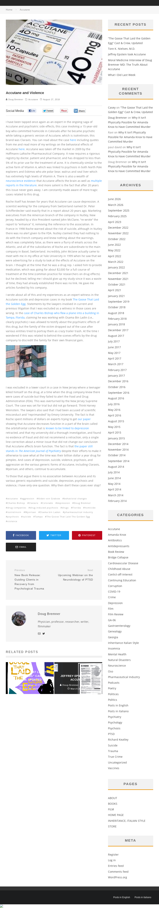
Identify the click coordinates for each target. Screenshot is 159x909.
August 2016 (116, 398)
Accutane (33, 99)
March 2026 (115, 205)
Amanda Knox (117, 534)
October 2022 (116, 239)
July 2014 (114, 472)
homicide (90, 507)
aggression (28, 498)
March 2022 (115, 262)
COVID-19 (114, 591)
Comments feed (118, 871)
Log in (112, 860)
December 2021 (118, 273)
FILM (111, 809)
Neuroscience (117, 665)
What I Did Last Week (121, 75)
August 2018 (116, 313)
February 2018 (117, 318)
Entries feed (116, 866)
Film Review (115, 614)
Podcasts (113, 682)
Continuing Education (122, 580)
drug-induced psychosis (44, 507)
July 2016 (114, 404)
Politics (112, 700)
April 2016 (114, 415)
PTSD (111, 734)
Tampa (39, 516)
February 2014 (117, 501)
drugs (65, 507)
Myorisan (30, 512)
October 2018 (116, 307)
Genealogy (115, 631)
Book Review (116, 552)
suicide (27, 516)
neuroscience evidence (21, 181)
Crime (112, 597)
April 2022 (114, 256)
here (73, 140)
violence (12, 521)
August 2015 (116, 421)
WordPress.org (117, 877)
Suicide (113, 745)
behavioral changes (75, 498)
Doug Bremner (15, 99)
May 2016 (114, 410)
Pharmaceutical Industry (124, 677)
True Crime (115, 756)
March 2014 (115, 495)
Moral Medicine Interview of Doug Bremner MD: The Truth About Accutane (130, 64)
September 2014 (118, 461)
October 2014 (116, 455)
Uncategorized (117, 762)
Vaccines (113, 768)
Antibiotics (115, 540)
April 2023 (114, 222)
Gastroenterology (119, 626)
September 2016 (118, 392)
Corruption (115, 586)
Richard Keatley (118, 739)
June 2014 (114, 478)
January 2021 (116, 296)
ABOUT (112, 798)
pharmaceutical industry (78, 512)
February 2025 (117, 216)
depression (63, 503)
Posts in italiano (118, 711)
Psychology (115, 722)
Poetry (112, 688)
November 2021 (118, 279)
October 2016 (116, 387)
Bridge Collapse (118, 557)
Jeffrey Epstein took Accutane (127, 54)
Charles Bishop (16, 503)
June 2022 (114, 244)
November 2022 (118, 233)
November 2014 (118, 449)
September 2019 (118, 301)
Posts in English (118, 705)
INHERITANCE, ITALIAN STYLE (126, 821)
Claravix (33, 503)
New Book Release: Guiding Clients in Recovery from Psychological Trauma (29, 579)
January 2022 (116, 267)
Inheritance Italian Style (123, 643)
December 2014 (118, 444)
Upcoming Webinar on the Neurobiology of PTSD (75, 575)
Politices (113, 694)
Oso (110, 671)
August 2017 (116, 336)
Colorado (47, 503)
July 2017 (114, 341)
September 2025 (118, 210)
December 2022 (118, 227)
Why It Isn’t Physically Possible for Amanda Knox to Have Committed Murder (129, 122)
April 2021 (114, 290)
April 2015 (114, 432)
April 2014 (114, 489)
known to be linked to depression (67, 428)
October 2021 (116, 284)
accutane (12, 498)
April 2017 (114, 358)
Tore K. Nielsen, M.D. (121, 48)
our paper (84, 419)
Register (113, 854)
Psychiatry (114, 717)
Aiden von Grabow (49, 498)
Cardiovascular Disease (123, 563)
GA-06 (112, 620)
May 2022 (114, 250)
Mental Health (117, 654)
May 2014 (114, 484)
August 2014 (116, 466)
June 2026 (114, 199)
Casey (112, 107)
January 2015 (116, 438)
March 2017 (115, 364)
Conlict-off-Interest (120, 574)
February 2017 (117, 370)
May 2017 (114, 353)
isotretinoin (14, 512)
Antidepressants (118, 546)
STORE (112, 826)
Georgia (113, 637)
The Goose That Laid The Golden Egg (68, 516)
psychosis (13, 516)
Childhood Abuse (119, 569)
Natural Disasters (119, 660)
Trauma (113, 751)
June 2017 (114, 347)
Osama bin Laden (50, 512)
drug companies (16, 507)
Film (110, 608)
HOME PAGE (116, 815)
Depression (115, 603)
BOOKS (112, 803)
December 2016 (118, 381)
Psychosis (114, 728)
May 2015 (114, 427)
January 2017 (116, 375)
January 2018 (116, 324)
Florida (77, 507)
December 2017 (118, 330)
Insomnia (114, 648)
